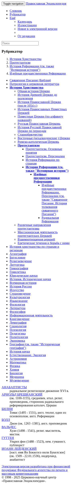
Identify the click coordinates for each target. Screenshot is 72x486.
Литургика (17, 264)
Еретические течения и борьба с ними (44, 243)
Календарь (25, 21)
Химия (14, 369)
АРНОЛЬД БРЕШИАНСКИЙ (22, 394)
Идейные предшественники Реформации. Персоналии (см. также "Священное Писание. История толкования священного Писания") (54, 199)
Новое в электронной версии (37, 29)
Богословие (17, 257)
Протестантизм (20, 62)
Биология (16, 373)
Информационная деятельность (31, 315)
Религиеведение (21, 261)
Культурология (20, 297)
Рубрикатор (18, 14)
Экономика (17, 340)
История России (21, 286)
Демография (18, 322)
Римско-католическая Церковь (38, 141)
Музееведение (19, 380)
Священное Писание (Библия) (30, 80)
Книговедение (19, 319)
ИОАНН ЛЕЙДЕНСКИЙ (19, 448)
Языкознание (19, 301)
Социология (18, 326)
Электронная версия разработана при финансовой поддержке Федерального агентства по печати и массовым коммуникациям (36, 470)
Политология (19, 337)
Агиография (18, 254)
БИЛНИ (7, 409)
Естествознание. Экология (28, 355)
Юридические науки (24, 275)
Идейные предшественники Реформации (38, 73)
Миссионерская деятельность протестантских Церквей (38, 233)
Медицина (17, 377)
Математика (18, 362)
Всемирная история (23, 282)
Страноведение (20, 293)
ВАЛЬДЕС (9, 427)
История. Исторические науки (30, 279)
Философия (17, 311)
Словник (16, 10)
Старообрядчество (30, 134)
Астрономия (18, 358)
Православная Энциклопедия (46, 3)
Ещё (12, 18)
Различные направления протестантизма (34, 226)
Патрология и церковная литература (34, 84)
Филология (17, 304)
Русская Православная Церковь (39, 123)
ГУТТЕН (8, 438)
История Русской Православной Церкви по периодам (40, 129)
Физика (15, 366)
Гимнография (19, 268)
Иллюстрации (27, 25)
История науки (20, 351)
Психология (18, 330)
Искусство (17, 290)
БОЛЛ (6, 420)
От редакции (26, 36)
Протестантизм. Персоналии (45, 156)
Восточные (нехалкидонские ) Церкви (44, 138)
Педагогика (18, 333)
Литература (17, 308)
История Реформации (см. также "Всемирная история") (32, 68)
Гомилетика (18, 272)
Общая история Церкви (34, 91)
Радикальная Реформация (50, 219)
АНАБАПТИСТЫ (14, 387)
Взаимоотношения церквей (36, 239)
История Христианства (25, 59)
